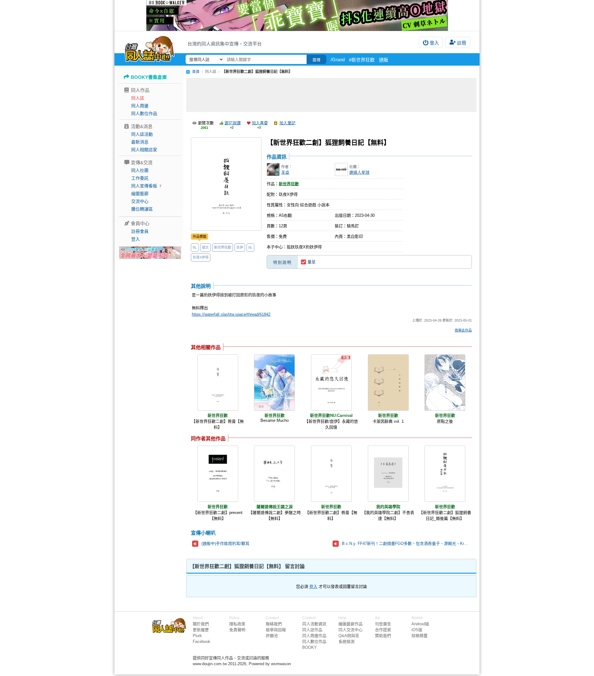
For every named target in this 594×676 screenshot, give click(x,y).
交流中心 (139, 201)
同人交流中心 (350, 629)
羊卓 (285, 172)
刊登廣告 (383, 624)
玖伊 (239, 247)
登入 (434, 42)
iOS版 (416, 629)
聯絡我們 (274, 624)
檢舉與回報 (276, 629)
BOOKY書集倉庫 (149, 77)
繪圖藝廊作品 (350, 624)
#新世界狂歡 (362, 59)
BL (195, 247)
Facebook (201, 641)
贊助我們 (383, 635)
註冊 (461, 42)
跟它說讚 (233, 123)
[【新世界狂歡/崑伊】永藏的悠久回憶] (331, 382)
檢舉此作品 (463, 330)
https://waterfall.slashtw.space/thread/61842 (231, 314)
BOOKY (309, 647)
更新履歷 (201, 629)
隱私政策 (237, 624)
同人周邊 (139, 105)
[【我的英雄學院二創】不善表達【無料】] (388, 474)
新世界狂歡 (222, 247)
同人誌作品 (312, 629)
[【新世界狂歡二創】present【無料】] (217, 474)
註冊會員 (139, 231)
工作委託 (139, 178)
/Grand (338, 59)
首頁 (196, 72)
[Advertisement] (331, 95)
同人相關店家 (144, 149)
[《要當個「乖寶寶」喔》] (297, 15)
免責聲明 (237, 629)
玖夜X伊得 (201, 257)
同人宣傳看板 (144, 185)
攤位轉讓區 (142, 209)
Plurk (197, 635)
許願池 (272, 635)
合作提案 (383, 629)
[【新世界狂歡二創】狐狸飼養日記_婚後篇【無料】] (444, 474)
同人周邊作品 (314, 635)
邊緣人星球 (359, 172)
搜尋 (316, 60)
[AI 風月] (150, 255)
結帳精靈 (419, 635)
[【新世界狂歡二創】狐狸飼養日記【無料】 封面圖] (226, 184)
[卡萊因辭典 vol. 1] (388, 382)
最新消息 (139, 141)
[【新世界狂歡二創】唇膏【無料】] (217, 382)
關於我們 (201, 624)
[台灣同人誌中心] (149, 48)
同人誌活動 (142, 134)
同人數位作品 (144, 113)
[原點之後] (444, 382)
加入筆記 (287, 123)
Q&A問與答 (348, 635)
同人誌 (137, 98)
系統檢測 (346, 641)
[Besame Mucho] (274, 382)
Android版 (420, 624)
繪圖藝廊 (139, 193)
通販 (383, 59)
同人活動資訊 (314, 624)
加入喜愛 (260, 123)
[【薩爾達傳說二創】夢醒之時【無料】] (274, 474)
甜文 (205, 247)
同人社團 (139, 170)
